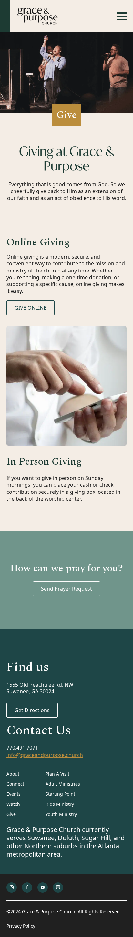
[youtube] (42, 887)
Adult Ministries (63, 784)
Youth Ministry (61, 814)
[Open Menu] (122, 16)
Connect (15, 784)
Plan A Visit (57, 774)
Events (13, 794)
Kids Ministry (60, 804)
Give (11, 814)
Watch (13, 804)
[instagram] (11, 887)
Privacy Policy (20, 926)
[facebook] (27, 887)
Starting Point (60, 794)
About (12, 774)
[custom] (58, 887)
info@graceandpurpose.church (44, 755)
